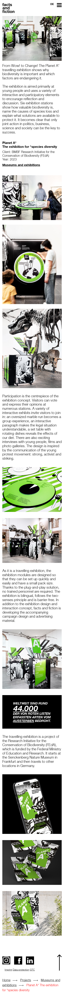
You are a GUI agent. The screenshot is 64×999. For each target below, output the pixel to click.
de (52, 3)
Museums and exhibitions (21, 165)
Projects (25, 980)
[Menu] (59, 4)
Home (6, 980)
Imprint (8, 970)
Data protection (21, 970)
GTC (32, 970)
